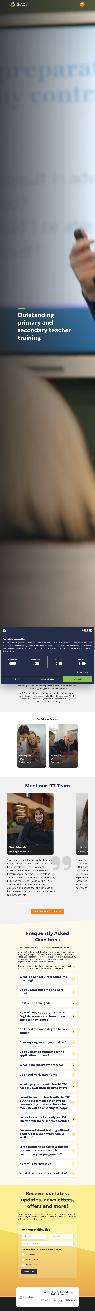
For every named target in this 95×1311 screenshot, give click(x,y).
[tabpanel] (41, 845)
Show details (82, 672)
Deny (17, 679)
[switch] (36, 663)
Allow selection (47, 679)
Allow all (77, 679)
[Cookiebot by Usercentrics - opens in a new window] (82, 630)
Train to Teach (44, 947)
